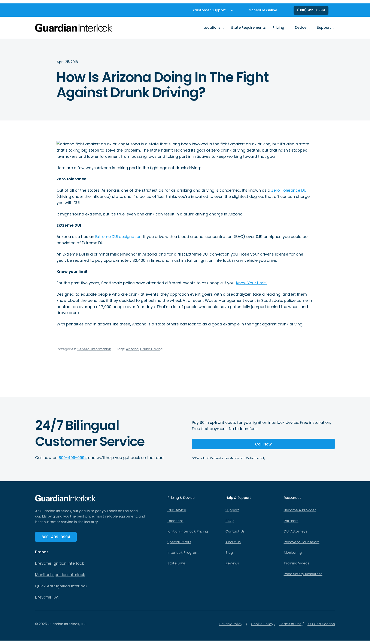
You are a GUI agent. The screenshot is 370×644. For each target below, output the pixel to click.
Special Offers (179, 542)
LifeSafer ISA (46, 597)
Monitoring (293, 552)
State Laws (176, 563)
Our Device (176, 510)
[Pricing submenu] (287, 28)
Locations (175, 520)
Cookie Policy (262, 623)
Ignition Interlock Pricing (187, 531)
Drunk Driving (151, 349)
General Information (94, 349)
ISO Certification (321, 623)
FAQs (229, 520)
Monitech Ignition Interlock (60, 574)
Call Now (263, 444)
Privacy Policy (230, 623)
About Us (233, 542)
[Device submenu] (309, 28)
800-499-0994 (73, 457)
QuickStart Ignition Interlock (61, 586)
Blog (229, 552)
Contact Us (235, 531)
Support (232, 510)
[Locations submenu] (223, 28)
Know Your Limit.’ (251, 283)
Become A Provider (300, 510)
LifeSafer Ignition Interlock (59, 563)
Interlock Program (182, 552)
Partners (291, 520)
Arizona (132, 349)
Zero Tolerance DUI (289, 190)
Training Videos (296, 563)
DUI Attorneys (295, 531)
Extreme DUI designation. (118, 236)
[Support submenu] (334, 28)
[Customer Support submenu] (232, 10)
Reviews (232, 563)
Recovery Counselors (301, 542)
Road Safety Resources (303, 574)
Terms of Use (290, 623)
